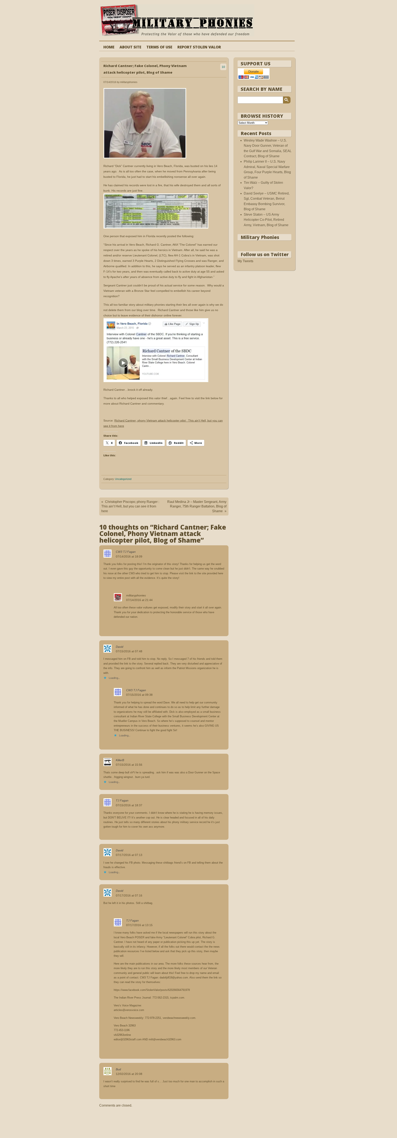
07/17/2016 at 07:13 (129, 855)
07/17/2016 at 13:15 (139, 925)
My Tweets (245, 261)
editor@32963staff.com (128, 1039)
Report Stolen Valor (199, 47)
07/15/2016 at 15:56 (129, 764)
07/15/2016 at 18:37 (129, 805)
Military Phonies (260, 237)
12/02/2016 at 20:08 (129, 1074)
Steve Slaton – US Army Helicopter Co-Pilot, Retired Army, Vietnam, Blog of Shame (266, 220)
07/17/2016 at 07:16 (129, 895)
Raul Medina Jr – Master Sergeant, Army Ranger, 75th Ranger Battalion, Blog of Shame (196, 506)
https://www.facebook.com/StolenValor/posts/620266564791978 (152, 989)
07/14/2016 (109, 82)
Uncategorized (123, 479)
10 (223, 66)
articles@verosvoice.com (129, 1010)
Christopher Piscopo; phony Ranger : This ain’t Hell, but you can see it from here (130, 506)
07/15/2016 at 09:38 (139, 694)
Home (108, 47)
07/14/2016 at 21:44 (139, 600)
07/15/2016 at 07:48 (129, 651)
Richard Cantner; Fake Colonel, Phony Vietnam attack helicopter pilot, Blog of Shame (145, 69)
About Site (130, 47)
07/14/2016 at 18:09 (129, 556)
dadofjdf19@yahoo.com (174, 977)
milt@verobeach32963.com (165, 1039)
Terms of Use (159, 47)
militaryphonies (136, 595)
